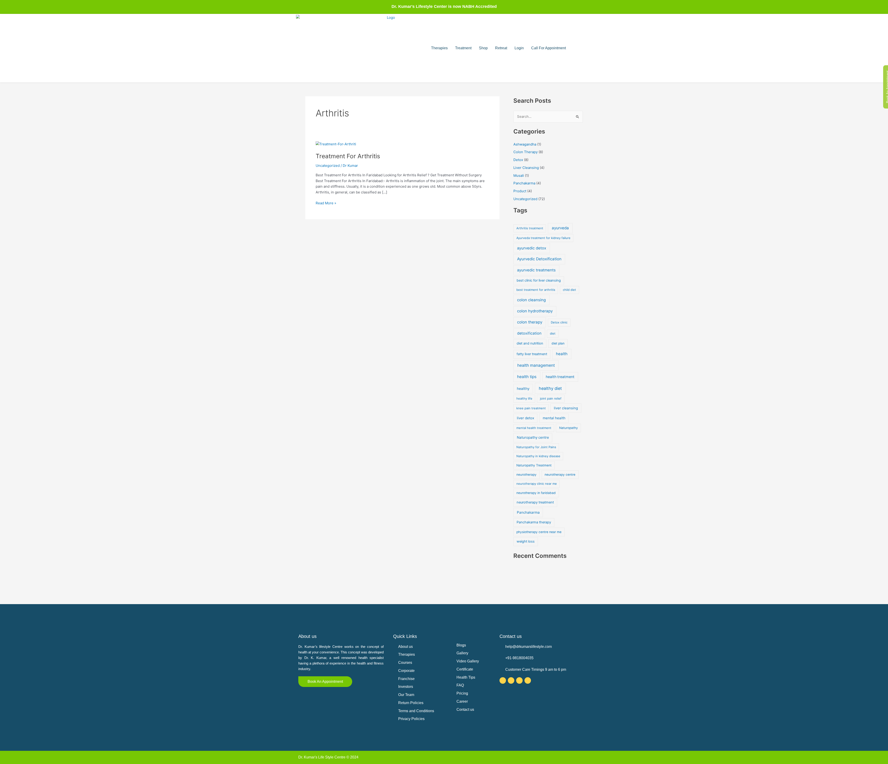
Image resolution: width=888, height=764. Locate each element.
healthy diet (550, 388)
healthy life (524, 398)
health (561, 353)
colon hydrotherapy (535, 311)
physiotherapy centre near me (538, 532)
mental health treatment (533, 428)
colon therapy (529, 322)
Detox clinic (559, 322)
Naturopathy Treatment (534, 465)
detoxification (529, 333)
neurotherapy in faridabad (536, 493)
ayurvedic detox (531, 248)
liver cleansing (566, 408)
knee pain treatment (531, 408)
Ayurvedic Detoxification (539, 259)
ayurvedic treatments (536, 270)
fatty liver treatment (532, 354)
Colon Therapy (525, 152)
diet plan (558, 343)
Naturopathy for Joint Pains (536, 447)
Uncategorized (328, 165)
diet (552, 333)
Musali (518, 175)
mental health (554, 418)
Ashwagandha (524, 144)
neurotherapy (526, 474)
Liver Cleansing (526, 167)
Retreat (501, 48)
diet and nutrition (530, 343)
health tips (526, 376)
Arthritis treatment (529, 228)
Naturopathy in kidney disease (538, 456)
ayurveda (560, 228)
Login (519, 48)
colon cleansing (531, 300)
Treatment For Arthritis (348, 156)
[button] (574, 48)
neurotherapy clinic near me (536, 483)
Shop (483, 48)
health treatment (560, 377)
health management (536, 365)
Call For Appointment (548, 48)
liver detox (525, 418)
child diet (569, 290)
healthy (523, 388)
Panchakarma (524, 183)
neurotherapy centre (560, 474)
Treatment (463, 48)
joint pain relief (550, 398)
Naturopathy (568, 428)
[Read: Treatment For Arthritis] (336, 144)
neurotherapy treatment (535, 502)
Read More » (326, 202)
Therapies (439, 48)
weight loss (526, 541)
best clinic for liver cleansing (539, 280)
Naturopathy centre (533, 437)
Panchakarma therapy (534, 522)
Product (519, 191)
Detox (518, 160)
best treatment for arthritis (535, 290)
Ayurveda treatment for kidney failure (543, 238)
